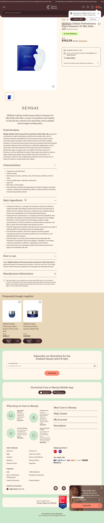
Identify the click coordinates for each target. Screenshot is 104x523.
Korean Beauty (34, 480)
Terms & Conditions (36, 457)
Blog (8, 454)
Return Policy (70, 58)
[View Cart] (92, 7)
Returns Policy (11, 463)
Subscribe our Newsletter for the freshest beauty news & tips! (77, 2)
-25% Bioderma (34, 472)
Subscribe (52, 373)
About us (9, 451)
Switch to (78, 19)
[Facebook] (64, 488)
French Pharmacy (12, 480)
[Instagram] (56, 488)
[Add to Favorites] (99, 24)
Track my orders (35, 454)
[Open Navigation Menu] (4, 7)
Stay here (93, 19)
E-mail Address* (13, 363)
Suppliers (32, 463)
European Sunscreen (36, 475)
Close (98, 13)
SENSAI (66, 23)
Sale (8, 472)
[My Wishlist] (83, 7)
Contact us (33, 451)
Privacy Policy (34, 460)
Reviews (9, 460)
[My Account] (87, 7)
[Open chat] (100, 505)
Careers (9, 457)
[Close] (101, 487)
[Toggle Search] (8, 7)
